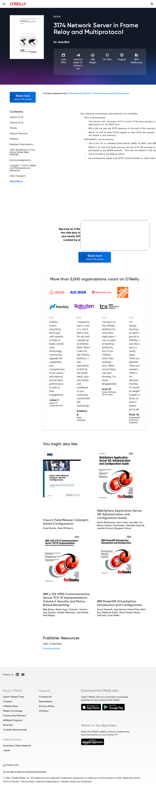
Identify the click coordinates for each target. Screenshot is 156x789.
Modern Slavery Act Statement (76, 781)
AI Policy (43, 710)
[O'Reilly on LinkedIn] (17, 674)
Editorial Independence (47, 781)
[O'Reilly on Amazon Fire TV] (92, 744)
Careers (7, 701)
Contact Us (45, 696)
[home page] (18, 3)
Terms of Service (11, 781)
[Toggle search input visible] (152, 4)
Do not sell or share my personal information (24, 771)
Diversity (8, 725)
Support (44, 690)
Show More (16, 181)
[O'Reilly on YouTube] (22, 674)
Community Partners (14, 715)
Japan (6, 750)
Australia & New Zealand (17, 745)
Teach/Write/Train (13, 696)
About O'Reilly (12, 690)
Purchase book (51, 648)
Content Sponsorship (15, 729)
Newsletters (45, 701)
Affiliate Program (12, 720)
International (12, 739)
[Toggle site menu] (4, 4)
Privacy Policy (47, 706)
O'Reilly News (10, 706)
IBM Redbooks (136, 61)
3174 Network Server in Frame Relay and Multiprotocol (98, 93)
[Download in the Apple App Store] (91, 709)
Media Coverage (12, 710)
